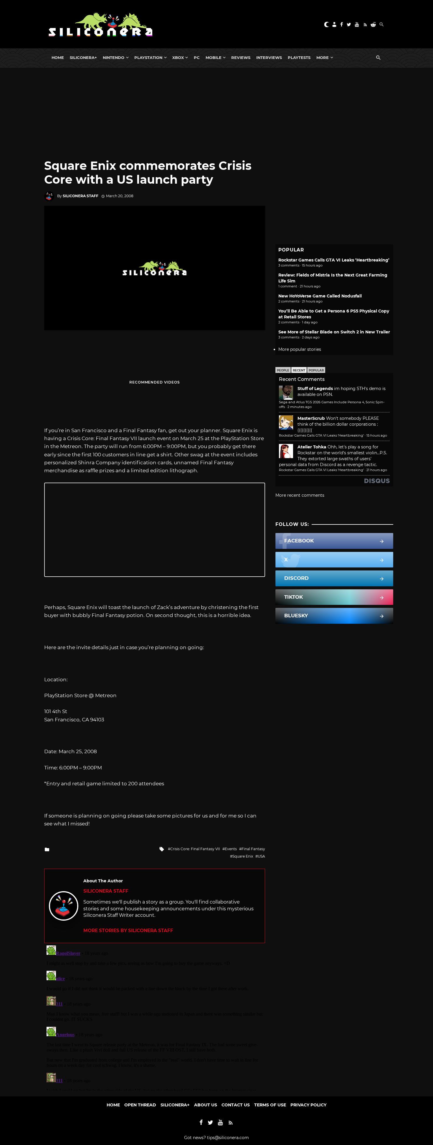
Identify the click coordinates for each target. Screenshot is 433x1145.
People (283, 370)
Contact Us (236, 1105)
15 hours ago (376, 435)
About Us (205, 1105)
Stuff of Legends (315, 388)
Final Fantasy (253, 849)
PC (197, 57)
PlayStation (148, 57)
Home (58, 57)
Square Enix (242, 856)
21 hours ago (376, 470)
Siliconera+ (83, 57)
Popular (316, 370)
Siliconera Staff (80, 196)
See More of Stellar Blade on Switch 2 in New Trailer (334, 332)
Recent (299, 370)
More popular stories (299, 349)
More (322, 57)
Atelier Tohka (312, 447)
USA (261, 856)
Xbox (178, 57)
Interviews (269, 57)
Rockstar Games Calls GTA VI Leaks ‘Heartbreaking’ (333, 260)
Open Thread (140, 1105)
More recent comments (299, 495)
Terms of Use (270, 1105)
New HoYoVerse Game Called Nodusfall (320, 296)
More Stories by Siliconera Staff (128, 930)
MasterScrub (311, 418)
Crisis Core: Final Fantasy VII (195, 849)
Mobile (214, 57)
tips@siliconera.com (228, 1137)
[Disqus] (154, 1016)
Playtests (299, 57)
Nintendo (113, 57)
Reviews (240, 57)
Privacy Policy (308, 1105)
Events (231, 849)
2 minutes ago (299, 407)
